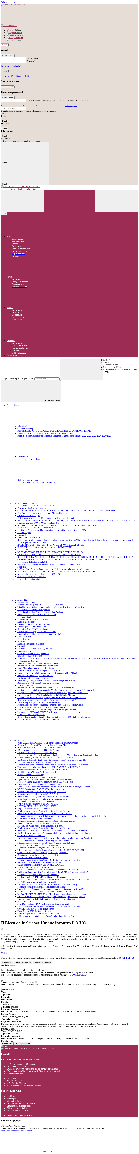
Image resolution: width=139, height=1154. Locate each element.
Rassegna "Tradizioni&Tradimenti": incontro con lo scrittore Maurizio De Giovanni (53, 879)
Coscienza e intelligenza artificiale (31, 508)
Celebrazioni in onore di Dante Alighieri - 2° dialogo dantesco (43, 828)
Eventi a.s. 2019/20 (111, 367)
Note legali (11, 1098)
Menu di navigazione (51, 400)
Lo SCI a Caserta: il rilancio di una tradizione (36, 762)
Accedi (5, 45)
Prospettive (22, 646)
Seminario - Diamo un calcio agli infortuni (35, 649)
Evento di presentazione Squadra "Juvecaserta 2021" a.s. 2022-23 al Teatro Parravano (54, 717)
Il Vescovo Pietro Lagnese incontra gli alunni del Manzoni (42, 707)
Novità (106, 362)
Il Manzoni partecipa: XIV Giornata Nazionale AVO (39, 702)
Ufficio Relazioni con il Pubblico (21, 1103)
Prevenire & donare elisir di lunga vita (33, 624)
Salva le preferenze (22, 1044)
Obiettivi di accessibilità (17, 1108)
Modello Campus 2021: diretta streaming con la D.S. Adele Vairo (45, 782)
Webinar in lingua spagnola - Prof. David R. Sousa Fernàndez (43, 796)
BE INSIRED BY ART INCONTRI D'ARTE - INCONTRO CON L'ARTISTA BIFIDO (56, 571)
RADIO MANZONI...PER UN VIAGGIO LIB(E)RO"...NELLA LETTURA (51, 545)
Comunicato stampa (25, 428)
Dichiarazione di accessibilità (19, 1106)
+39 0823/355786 (18, 1066)
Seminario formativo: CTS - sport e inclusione (37, 777)
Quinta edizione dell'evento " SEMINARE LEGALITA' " (42, 865)
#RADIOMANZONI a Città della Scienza (35, 909)
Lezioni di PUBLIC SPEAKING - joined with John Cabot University (47, 884)
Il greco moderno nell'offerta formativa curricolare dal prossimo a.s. (46, 899)
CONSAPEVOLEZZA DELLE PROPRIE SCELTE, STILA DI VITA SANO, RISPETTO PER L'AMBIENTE (66, 510)
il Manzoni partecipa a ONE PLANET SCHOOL (38, 913)
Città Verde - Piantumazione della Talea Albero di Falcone (42, 513)
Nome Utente (32, 58)
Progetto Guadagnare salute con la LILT (34, 809)
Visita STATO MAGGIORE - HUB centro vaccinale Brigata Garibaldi (47, 743)
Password (31, 61)
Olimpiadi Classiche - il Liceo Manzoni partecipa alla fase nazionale (46, 821)
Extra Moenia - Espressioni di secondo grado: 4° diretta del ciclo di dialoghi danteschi (54, 787)
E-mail (29, 100)
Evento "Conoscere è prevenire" (31, 714)
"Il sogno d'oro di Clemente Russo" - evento (36, 867)
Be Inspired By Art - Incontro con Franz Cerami (38, 666)
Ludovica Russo (24, 636)
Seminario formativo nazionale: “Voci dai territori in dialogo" (43, 887)
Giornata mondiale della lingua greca (33, 653)
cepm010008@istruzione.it (35, 1069)
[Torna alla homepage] (69, 186)
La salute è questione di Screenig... (32, 644)
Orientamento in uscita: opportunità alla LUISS (37, 855)
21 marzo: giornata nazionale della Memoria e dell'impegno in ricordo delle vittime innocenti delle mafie (61, 816)
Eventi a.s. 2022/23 (20, 600)
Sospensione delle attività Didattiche (32, 562)
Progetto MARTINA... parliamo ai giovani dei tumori (40, 784)
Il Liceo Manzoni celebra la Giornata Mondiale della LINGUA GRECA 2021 (50, 850)
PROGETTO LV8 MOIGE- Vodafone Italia (36, 528)
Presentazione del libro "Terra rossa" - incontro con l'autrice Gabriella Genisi (50, 705)
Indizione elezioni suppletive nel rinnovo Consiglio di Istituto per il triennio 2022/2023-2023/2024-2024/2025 (64, 436)
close (4, 213)
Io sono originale (24, 617)
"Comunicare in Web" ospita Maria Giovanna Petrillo (40, 748)
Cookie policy (13, 1096)
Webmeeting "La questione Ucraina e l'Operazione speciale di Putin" (46, 680)
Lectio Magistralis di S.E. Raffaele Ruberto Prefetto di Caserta (44, 769)
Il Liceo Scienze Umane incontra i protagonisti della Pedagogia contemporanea (51, 896)
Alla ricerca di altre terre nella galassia (33, 609)
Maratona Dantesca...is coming (30, 774)
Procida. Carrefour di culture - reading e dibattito (38, 663)
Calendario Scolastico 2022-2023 (26, 579)
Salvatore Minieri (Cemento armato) (32, 619)
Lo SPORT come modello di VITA (32, 857)
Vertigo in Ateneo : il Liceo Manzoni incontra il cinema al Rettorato (46, 518)
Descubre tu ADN (25, 685)
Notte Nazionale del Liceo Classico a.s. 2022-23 (38, 719)
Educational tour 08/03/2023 (29, 656)
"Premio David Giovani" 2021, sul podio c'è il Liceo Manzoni (44, 745)
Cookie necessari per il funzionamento (17, 982)
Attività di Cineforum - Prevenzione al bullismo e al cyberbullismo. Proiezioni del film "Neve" (57, 525)
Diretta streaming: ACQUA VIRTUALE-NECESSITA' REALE (45, 757)
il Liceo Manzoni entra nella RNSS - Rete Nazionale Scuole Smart (45, 843)
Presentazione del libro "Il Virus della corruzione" (38, 823)
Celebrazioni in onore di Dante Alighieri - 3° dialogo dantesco (43, 811)
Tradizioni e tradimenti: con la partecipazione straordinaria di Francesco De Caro (51, 697)
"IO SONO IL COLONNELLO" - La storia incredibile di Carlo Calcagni (49, 892)
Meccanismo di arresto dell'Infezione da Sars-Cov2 (39, 862)
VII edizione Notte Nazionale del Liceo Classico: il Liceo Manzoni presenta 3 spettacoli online (57, 755)
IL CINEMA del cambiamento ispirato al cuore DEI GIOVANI (44, 547)
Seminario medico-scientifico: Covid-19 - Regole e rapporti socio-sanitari (48, 860)
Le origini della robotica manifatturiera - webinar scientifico (42, 799)
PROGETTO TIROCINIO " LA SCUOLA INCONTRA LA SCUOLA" (49, 554)
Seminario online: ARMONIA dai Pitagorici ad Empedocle (42, 877)
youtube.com (7, 990)
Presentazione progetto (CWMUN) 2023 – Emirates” (40, 605)
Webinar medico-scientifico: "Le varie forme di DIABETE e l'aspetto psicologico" (52, 872)
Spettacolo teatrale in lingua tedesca (32, 678)
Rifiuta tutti (23, 963)
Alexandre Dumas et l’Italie (29, 901)
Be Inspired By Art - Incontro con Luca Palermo (38, 683)
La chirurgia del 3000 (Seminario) (31, 627)
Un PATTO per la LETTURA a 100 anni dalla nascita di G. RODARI (47, 870)
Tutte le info (22, 456)
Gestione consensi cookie (17, 1111)
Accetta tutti (42, 963)
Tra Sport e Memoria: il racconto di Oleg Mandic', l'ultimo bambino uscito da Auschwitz (55, 838)
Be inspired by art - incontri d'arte (31, 576)
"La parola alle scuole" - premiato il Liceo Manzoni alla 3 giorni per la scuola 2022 (52, 692)
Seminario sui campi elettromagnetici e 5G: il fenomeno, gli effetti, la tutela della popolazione (57, 690)
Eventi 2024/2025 (20, 426)
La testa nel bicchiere (26, 622)
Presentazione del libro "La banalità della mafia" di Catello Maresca (46, 695)
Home (105, 360)
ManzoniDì (22, 535)
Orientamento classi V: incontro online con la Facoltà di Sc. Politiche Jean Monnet (52, 765)
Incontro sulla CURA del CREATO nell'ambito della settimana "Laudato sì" (50, 712)
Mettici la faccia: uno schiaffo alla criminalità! (36, 614)
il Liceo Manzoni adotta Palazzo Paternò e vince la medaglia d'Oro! (46, 916)
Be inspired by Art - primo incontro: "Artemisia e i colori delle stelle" (46, 700)
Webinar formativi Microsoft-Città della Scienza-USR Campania (44, 813)
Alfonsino (21, 641)
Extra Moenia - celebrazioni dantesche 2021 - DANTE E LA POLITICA (48, 767)
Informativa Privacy (15, 1101)
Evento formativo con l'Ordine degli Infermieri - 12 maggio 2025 (45, 433)
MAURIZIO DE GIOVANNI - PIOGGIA (35, 506)
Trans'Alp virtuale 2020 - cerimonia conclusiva (37, 818)
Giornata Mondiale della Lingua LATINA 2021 (37, 794)
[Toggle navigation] (22, 201)
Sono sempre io (24, 651)
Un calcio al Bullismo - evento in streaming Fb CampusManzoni (44, 840)
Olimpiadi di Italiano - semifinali (31, 835)
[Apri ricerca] (116, 201)
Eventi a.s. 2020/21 (20, 740)
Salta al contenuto (8, 2)
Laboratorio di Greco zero (28, 537)
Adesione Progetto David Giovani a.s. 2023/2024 (38, 574)
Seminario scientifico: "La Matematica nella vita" (38, 874)
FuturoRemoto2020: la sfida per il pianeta (35, 911)
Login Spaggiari (71, 106)
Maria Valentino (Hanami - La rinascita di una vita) (39, 634)
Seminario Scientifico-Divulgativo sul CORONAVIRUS (41, 848)
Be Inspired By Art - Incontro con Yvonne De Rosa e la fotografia (45, 688)
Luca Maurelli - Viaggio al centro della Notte (36, 631)
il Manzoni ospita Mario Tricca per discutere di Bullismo (41, 670)
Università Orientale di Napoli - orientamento (36, 801)
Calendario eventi (110, 365)
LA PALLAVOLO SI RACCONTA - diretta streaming (41, 789)
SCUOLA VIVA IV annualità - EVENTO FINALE (39, 845)
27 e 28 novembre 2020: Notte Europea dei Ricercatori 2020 (43, 904)
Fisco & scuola (23, 639)
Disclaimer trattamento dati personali (16, 1131)
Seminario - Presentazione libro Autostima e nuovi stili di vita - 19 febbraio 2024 (51, 530)
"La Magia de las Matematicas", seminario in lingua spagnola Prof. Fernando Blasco (53, 833)
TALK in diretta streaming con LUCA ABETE (37, 804)
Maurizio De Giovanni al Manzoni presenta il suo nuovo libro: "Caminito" (49, 673)
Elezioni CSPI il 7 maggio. (28, 515)
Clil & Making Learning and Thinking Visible (37, 882)
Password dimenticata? (11, 66)
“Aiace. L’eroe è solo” (27, 550)
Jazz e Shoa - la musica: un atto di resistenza (36, 668)
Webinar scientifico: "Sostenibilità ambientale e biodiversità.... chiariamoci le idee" (52, 830)
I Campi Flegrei (24, 532)
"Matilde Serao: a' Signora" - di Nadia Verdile (37, 772)
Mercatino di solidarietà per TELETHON (35, 675)
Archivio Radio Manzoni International (39, 482)
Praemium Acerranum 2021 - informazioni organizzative (41, 791)
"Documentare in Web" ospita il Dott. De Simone (38, 750)
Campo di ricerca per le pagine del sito (17, 379)
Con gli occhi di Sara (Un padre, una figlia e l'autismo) (40, 612)
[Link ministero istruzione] (13, 5)
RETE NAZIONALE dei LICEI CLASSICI (36, 806)
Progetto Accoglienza (32, 459)
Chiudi (4, 121)
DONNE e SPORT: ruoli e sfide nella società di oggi (40, 826)
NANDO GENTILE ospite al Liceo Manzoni (37, 752)
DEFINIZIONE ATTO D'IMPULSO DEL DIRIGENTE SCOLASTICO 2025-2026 (54, 431)
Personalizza (7, 963)
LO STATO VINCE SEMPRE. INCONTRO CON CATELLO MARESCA (50, 552)
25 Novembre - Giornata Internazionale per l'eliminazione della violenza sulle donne (53, 569)
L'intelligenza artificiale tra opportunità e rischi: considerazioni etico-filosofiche (51, 607)
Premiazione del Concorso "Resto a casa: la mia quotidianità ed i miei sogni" (50, 889)
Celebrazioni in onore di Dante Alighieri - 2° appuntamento (42, 852)
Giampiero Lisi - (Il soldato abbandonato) (35, 629)
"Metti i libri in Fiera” (26, 602)
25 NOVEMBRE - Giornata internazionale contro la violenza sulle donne (48, 906)
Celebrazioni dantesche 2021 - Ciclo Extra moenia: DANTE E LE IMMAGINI (51, 760)
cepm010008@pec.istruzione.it (36, 1071)
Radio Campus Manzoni (28, 480)
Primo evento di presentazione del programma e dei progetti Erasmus (46, 710)
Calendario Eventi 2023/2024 (25, 503)
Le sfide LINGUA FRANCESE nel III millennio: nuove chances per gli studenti (51, 894)
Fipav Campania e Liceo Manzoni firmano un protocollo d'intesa (45, 779)
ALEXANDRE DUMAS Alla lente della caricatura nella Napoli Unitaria (48, 564)
